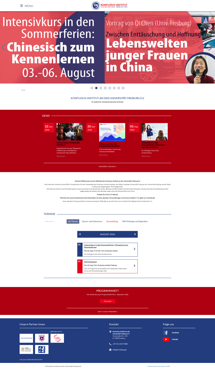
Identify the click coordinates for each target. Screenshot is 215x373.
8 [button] (123, 88)
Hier (138, 198)
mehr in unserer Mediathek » (107, 311)
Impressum (161, 366)
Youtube (175, 339)
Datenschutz (152, 366)
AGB (168, 366)
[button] (26, 6)
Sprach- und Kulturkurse (92, 221)
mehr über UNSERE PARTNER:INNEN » (31, 359)
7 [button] (119, 88)
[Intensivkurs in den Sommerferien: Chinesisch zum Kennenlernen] (155, 132)
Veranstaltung (112, 221)
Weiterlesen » (61, 156)
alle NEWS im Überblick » (107, 166)
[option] (107, 47)
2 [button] (96, 88)
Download (107, 301)
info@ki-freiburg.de (120, 350)
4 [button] (105, 88)
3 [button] (101, 88)
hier (150, 201)
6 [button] (114, 88)
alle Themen (73, 221)
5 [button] (110, 88)
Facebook (175, 333)
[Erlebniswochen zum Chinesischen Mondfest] (112, 132)
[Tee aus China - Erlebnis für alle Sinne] (70, 132)
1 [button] (92, 88)
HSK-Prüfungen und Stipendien (135, 221)
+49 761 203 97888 (120, 344)
